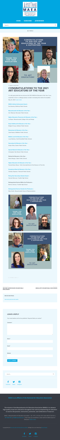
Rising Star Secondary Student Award (18, 175)
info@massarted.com (18, 417)
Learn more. (19, 99)
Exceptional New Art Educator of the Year (19, 169)
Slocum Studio (44, 427)
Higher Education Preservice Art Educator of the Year (22, 117)
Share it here (33, 419)
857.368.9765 (8, 417)
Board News (16, 85)
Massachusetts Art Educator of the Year (19, 110)
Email (8, 346)
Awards (11, 85)
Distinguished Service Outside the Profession (20, 188)
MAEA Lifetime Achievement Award (17, 104)
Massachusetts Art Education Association (19, 427)
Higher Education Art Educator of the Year (19, 162)
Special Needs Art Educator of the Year (18, 149)
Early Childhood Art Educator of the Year (19, 123)
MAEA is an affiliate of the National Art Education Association (30, 398)
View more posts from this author (11, 299)
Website (9, 353)
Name (8, 338)
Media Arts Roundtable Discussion (46, 288)
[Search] (55, 25)
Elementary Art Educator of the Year (17, 130)
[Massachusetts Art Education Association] (30, 3)
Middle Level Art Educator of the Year (18, 136)
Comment (9, 322)
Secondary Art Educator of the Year (17, 143)
